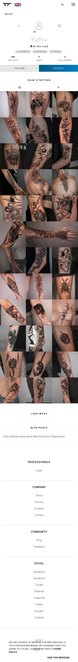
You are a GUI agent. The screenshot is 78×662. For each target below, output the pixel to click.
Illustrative (23, 52)
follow (20, 68)
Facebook (39, 578)
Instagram (39, 571)
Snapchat (39, 597)
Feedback (39, 546)
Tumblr (39, 584)
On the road (40, 46)
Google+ (39, 611)
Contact (58, 68)
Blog (39, 540)
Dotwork (55, 52)
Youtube (39, 617)
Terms (39, 495)
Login (39, 470)
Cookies (39, 508)
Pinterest (39, 591)
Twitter (39, 604)
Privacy (39, 502)
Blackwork (40, 52)
